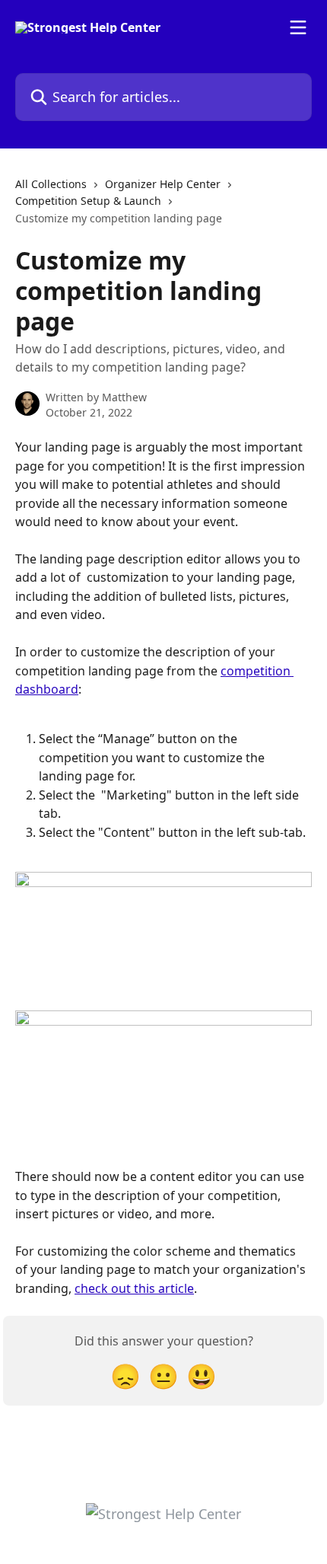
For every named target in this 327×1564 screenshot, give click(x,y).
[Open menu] (298, 27)
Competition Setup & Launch (88, 200)
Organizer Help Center (163, 184)
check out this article (134, 1288)
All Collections (51, 184)
